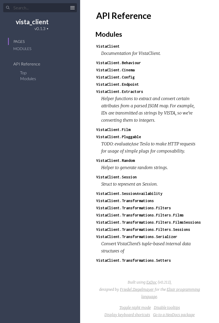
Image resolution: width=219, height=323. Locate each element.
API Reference (27, 63)
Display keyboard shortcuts (127, 315)
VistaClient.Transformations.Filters (133, 208)
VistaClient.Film (113, 129)
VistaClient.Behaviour (118, 62)
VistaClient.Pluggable (118, 136)
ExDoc (151, 282)
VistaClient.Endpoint (117, 84)
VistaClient (108, 46)
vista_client (32, 22)
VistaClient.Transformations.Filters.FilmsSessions (148, 222)
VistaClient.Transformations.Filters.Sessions (143, 229)
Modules (22, 48)
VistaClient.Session (116, 177)
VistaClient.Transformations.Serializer (136, 236)
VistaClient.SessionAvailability (129, 193)
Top (23, 72)
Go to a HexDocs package (174, 315)
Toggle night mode (135, 307)
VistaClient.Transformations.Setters (133, 260)
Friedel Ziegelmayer (137, 289)
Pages (19, 41)
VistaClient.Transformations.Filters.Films (140, 215)
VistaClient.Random (115, 160)
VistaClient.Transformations (125, 200)
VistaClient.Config (115, 77)
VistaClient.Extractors (119, 91)
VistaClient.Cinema (115, 70)
